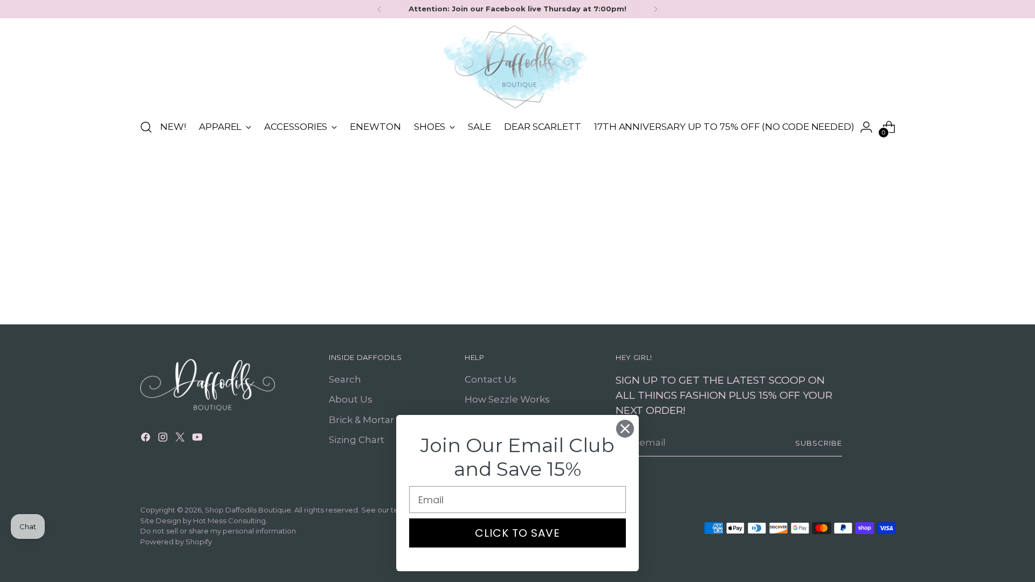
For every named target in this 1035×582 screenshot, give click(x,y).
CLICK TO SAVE (517, 533)
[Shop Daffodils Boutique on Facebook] (146, 439)
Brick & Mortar (361, 419)
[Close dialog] (625, 428)
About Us (350, 399)
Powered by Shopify (176, 541)
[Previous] (379, 9)
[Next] (655, 9)
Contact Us (490, 379)
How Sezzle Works (507, 399)
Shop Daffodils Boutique (248, 509)
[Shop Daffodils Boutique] (517, 67)
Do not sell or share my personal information (218, 530)
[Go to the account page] (866, 127)
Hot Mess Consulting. (230, 520)
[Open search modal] (146, 127)
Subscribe (818, 443)
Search (345, 379)
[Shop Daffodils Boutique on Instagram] (163, 439)
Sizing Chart (356, 439)
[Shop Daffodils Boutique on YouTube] (198, 439)
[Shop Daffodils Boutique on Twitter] (181, 439)
